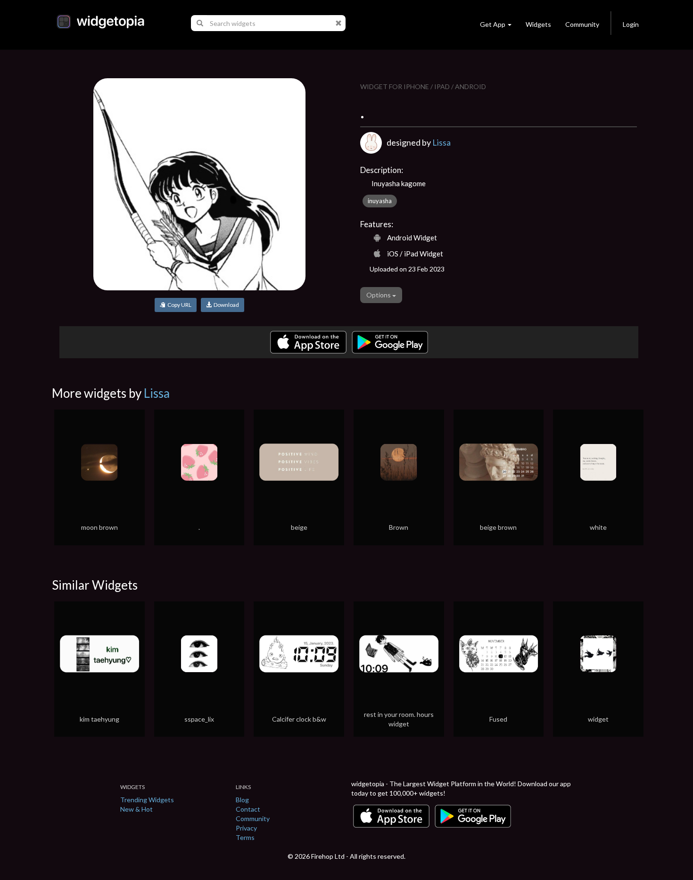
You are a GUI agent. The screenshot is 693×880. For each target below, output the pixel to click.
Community (582, 24)
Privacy (246, 828)
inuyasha (380, 201)
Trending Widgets (147, 800)
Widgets (538, 24)
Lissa (441, 142)
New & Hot (136, 809)
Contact (248, 809)
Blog (242, 800)
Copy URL (178, 304)
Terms (245, 837)
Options (379, 295)
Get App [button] (492, 24)
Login (631, 24)
